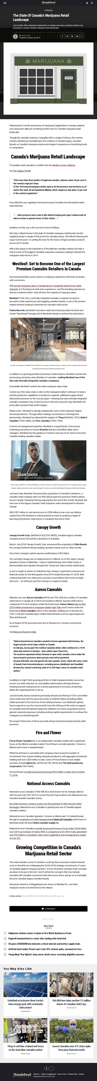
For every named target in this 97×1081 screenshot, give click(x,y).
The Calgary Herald (22, 171)
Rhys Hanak (26, 35)
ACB (54, 896)
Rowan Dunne (71, 1008)
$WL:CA (48, 896)
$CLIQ (24, 896)
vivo (62, 896)
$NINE (30, 896)
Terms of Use (62, 1074)
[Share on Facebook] (62, 36)
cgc (58, 896)
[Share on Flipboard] (72, 36)
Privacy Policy (72, 1074)
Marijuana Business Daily (24, 632)
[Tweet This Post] (67, 36)
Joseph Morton (25, 1011)
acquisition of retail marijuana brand (46, 819)
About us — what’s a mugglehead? (44, 1074)
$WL (42, 896)
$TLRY (37, 896)
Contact (81, 1074)
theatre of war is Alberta (64, 165)
